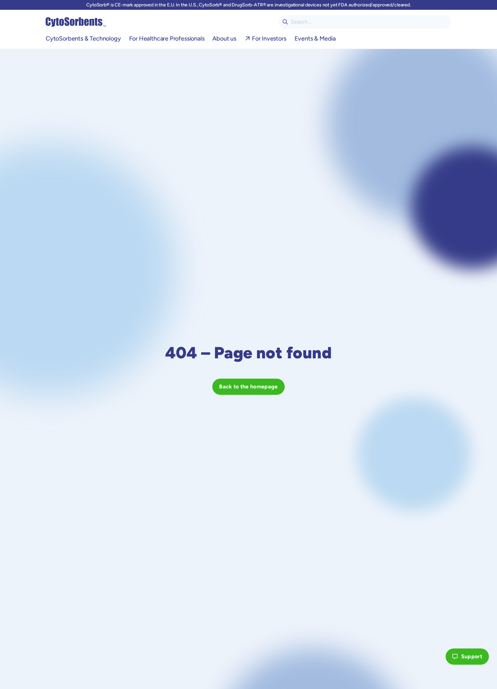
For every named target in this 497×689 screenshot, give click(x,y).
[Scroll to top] (433, 656)
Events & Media (315, 38)
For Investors (269, 38)
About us (224, 38)
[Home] (76, 22)
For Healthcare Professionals (167, 38)
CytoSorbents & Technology (83, 38)
